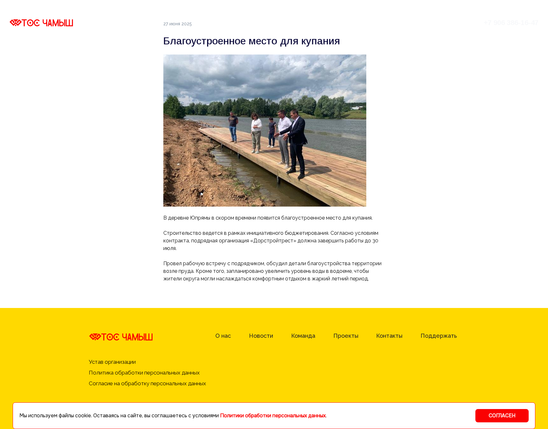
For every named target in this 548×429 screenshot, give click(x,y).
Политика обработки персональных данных (145, 372)
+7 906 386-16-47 (511, 23)
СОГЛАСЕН (502, 415)
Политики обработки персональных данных (273, 415)
